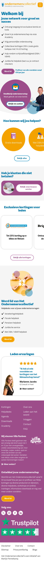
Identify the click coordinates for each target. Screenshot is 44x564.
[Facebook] (15, 513)
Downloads (6, 421)
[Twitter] (3, 513)
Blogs (34, 550)
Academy (5, 426)
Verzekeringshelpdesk (14, 314)
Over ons (27, 407)
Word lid (8, 71)
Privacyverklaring (20, 550)
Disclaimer (5, 546)
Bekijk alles (22, 158)
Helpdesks (6, 411)
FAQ (25, 429)
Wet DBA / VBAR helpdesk (16, 332)
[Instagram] (9, 513)
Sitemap (5, 550)
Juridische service (12, 327)
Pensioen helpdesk (13, 323)
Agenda (5, 416)
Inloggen (27, 419)
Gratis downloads (13, 142)
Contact (27, 424)
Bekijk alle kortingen (22, 257)
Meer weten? (28, 389)
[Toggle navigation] (39, 4)
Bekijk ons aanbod (15, 104)
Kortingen (6, 407)
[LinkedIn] (21, 513)
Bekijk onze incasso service (28, 188)
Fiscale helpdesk (12, 318)
